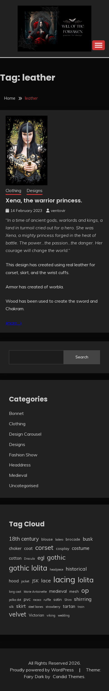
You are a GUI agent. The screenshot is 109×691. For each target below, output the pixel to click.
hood (14, 580)
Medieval (18, 475)
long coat (15, 592)
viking (51, 615)
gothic (56, 557)
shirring (83, 599)
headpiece (56, 569)
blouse (47, 539)
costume (80, 548)
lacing (64, 579)
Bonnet (16, 413)
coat (28, 548)
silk (11, 607)
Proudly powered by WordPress (42, 670)
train (81, 607)
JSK (35, 580)
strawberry (53, 607)
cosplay (62, 548)
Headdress (20, 465)
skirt (21, 606)
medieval (58, 591)
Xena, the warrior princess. (44, 200)
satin (57, 599)
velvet (17, 614)
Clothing (13, 190)
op (85, 590)
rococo (37, 600)
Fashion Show (23, 454)
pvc (27, 599)
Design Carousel (25, 434)
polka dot (15, 600)
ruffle (47, 600)
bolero (59, 539)
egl (40, 557)
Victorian (36, 615)
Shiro (68, 600)
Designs (34, 190)
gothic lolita (28, 568)
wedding (64, 615)
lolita (86, 579)
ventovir (58, 210)
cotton (15, 558)
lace (46, 580)
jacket (25, 581)
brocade (73, 539)
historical (76, 569)
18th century (24, 538)
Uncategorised (23, 485)
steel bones (35, 607)
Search (81, 356)
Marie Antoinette (35, 592)
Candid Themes (68, 676)
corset (44, 547)
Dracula (29, 559)
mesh (74, 591)
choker (15, 548)
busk (88, 539)
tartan (69, 606)
